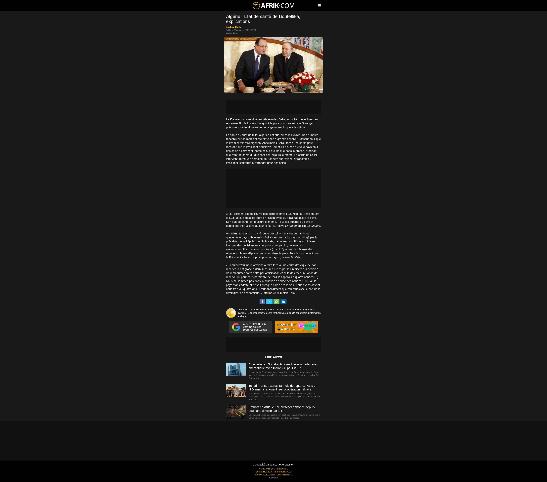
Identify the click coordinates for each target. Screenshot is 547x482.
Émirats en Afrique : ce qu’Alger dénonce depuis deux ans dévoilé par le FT (282, 409)
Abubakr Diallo (233, 27)
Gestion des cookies (284, 475)
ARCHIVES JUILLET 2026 (265, 475)
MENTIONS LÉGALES (282, 472)
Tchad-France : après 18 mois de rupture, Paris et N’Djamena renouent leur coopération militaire (282, 387)
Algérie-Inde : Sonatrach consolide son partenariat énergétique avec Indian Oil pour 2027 (283, 366)
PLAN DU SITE (282, 469)
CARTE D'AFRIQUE (267, 469)
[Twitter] (269, 301)
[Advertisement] (273, 107)
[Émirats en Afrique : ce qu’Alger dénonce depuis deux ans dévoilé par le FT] (236, 412)
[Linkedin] (283, 301)
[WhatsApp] (276, 301)
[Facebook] (262, 301)
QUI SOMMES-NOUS (264, 472)
